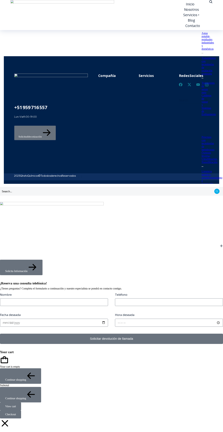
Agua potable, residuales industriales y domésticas (208, 41)
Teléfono (121, 295)
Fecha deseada (10, 315)
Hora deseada (124, 315)
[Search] (217, 191)
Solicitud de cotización (30, 136)
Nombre (6, 295)
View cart (10, 406)
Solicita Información (16, 271)
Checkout (10, 414)
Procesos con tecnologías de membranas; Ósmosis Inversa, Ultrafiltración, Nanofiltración (210, 150)
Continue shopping (15, 379)
